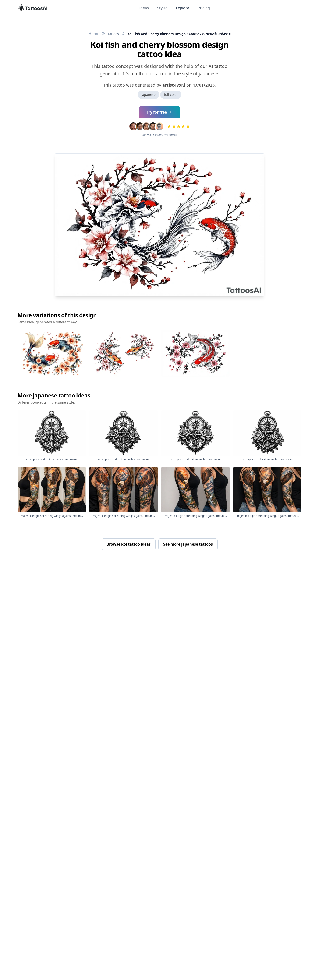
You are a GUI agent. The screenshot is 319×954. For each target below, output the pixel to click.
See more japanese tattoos (188, 544)
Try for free (157, 112)
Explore (182, 7)
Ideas (144, 7)
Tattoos (113, 33)
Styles (162, 7)
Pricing (204, 7)
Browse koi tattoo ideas (128, 544)
